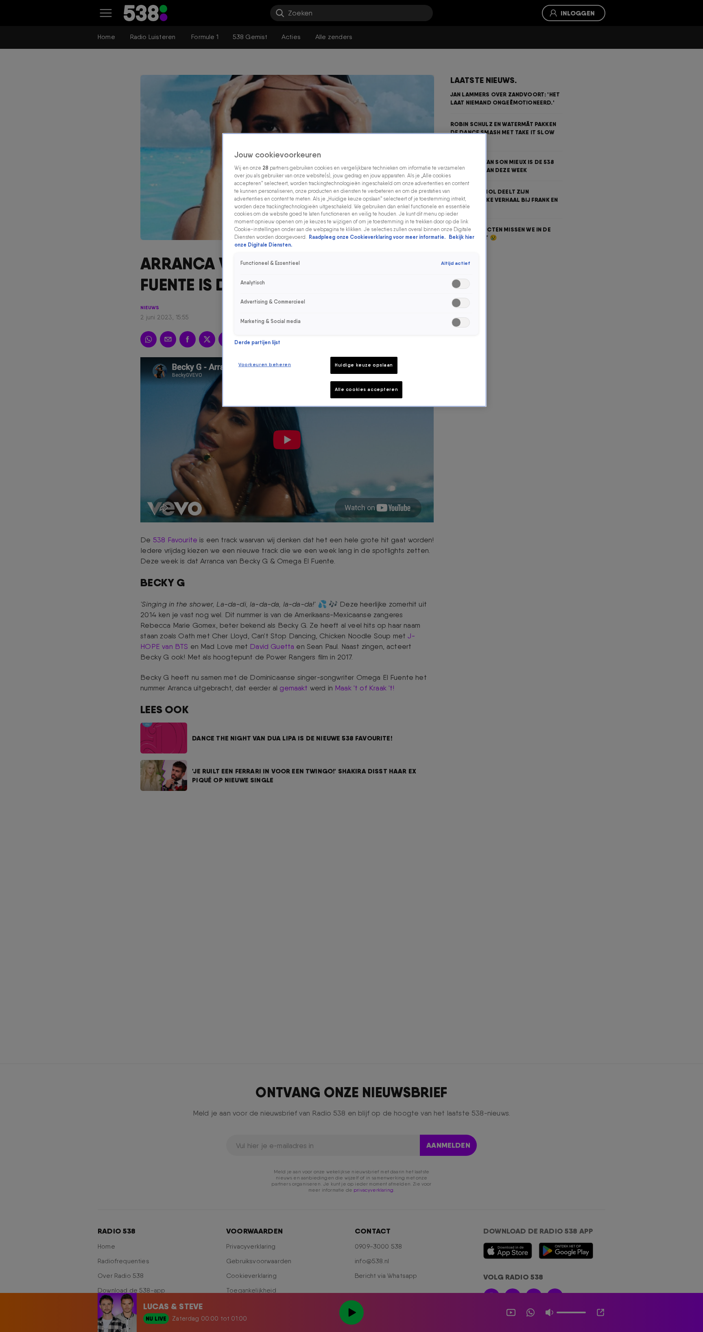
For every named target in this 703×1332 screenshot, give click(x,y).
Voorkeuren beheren (264, 364)
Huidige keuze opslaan (364, 365)
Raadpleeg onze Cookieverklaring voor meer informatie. (378, 237)
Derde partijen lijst (257, 342)
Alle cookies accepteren (366, 389)
